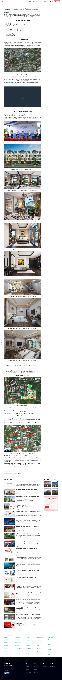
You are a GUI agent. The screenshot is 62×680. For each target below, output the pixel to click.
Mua (22, 1)
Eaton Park (46, 492)
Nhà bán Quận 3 (6, 642)
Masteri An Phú (38, 642)
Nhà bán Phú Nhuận (6, 650)
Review (19, 473)
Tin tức (5, 7)
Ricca (48, 642)
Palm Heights (38, 643)
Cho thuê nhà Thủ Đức (17, 651)
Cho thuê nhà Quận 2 (17, 640)
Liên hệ (26, 670)
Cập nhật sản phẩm (44, 666)
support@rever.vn (51, 659)
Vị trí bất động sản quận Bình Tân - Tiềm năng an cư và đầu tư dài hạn (28, 600)
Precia (37, 654)
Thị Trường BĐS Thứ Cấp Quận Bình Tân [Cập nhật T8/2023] (27, 584)
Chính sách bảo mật (28, 672)
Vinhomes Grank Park (50, 637)
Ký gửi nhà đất (57, 1)
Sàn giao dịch (27, 669)
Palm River (46, 485)
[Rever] (14, 663)
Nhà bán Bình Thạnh (6, 648)
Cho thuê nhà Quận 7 (17, 645)
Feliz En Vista (38, 651)
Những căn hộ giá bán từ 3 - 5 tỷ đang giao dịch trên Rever (26, 489)
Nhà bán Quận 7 (6, 645)
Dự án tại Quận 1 (28, 637)
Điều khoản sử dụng (28, 673)
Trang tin (40, 1)
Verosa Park (49, 647)
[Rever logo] (2, 1)
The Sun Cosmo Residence (40, 637)
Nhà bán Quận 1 (6, 639)
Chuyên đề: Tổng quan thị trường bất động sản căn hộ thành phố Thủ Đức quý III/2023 (28, 608)
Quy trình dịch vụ (36, 672)
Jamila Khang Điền (39, 648)
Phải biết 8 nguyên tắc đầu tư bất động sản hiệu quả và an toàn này (28, 533)
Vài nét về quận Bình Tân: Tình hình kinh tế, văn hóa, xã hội (26, 577)
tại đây (28, 455)
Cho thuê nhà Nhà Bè (17, 653)
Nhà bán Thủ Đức (6, 653)
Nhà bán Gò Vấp (6, 651)
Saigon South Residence (39, 653)
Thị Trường (10, 473)
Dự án (30, 1)
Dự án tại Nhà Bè (28, 651)
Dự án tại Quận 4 (28, 642)
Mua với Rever (35, 666)
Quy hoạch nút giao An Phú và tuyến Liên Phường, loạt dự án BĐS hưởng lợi (28, 512)
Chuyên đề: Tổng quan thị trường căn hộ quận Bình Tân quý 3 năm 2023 (28, 615)
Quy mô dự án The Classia (8, 407)
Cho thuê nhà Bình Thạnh (18, 648)
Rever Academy (36, 669)
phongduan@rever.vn (41, 659)
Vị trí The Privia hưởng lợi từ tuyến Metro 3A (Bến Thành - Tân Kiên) (28, 570)
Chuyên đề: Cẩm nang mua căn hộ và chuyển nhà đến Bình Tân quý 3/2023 (28, 593)
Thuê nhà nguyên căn (17, 637)
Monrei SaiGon (54, 485)
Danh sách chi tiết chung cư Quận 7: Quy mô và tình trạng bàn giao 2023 (28, 542)
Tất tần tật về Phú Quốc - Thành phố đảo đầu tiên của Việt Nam (27, 563)
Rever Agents (35, 670)
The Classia (7, 15)
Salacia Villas (54, 492)
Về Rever (45, 1)
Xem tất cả (55, 479)
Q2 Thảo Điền (49, 654)
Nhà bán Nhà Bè (6, 654)
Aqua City (49, 639)
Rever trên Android (52, 666)
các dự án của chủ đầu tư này (17, 419)
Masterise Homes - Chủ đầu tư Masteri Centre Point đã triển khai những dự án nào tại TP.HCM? (28, 505)
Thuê (25, 1)
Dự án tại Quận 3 (28, 640)
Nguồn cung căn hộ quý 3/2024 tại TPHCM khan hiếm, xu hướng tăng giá (27, 482)
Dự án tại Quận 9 (28, 645)
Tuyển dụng (27, 666)
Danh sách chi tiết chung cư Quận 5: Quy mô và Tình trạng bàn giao (27, 527)
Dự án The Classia (7, 114)
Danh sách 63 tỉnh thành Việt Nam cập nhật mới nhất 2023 (26, 548)
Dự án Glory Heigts (28, 653)
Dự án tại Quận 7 (28, 643)
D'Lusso (49, 644)
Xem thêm (22, 630)
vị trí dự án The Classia (12, 82)
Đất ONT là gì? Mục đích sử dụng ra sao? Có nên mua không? (27, 555)
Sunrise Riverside (39, 640)
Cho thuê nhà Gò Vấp (17, 654)
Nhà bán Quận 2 (6, 640)
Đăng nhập (51, 1)
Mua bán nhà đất (6, 637)
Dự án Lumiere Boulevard (29, 654)
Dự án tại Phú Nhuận (28, 648)
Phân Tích (5, 473)
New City (38, 645)
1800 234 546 (7, 659)
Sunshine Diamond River (51, 649)
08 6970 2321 (6, 669)
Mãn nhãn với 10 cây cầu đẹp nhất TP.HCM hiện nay (25, 519)
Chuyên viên (35, 1)
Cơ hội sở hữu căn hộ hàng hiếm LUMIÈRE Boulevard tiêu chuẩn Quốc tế (27, 497)
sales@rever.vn (29, 659)
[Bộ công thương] (6, 673)
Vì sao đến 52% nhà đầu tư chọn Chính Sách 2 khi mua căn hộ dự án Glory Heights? (28, 623)
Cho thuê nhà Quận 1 (17, 639)
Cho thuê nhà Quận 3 (17, 642)
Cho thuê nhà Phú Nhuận (18, 650)
